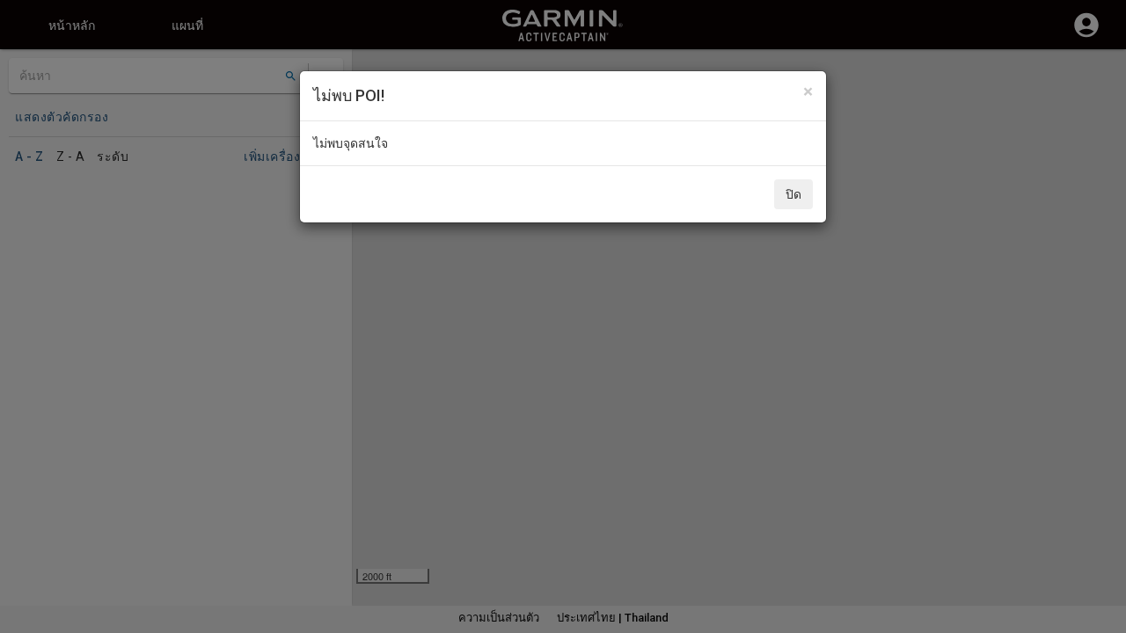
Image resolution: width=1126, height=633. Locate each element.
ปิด (793, 194)
